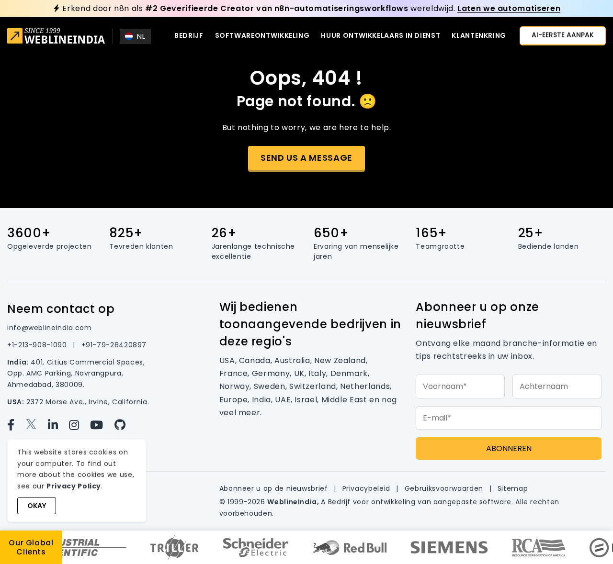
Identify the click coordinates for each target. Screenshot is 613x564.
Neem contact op (61, 309)
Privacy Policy (73, 486)
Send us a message (306, 158)
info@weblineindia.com (49, 327)
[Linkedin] (58, 425)
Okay (36, 505)
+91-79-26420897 (114, 345)
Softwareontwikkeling (262, 35)
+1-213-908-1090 (38, 345)
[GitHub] (124, 425)
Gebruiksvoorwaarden (445, 488)
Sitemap (513, 488)
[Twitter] (36, 425)
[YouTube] (102, 425)
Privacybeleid (367, 488)
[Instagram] (79, 425)
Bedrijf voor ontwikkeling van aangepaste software (419, 502)
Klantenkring (479, 35)
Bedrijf (188, 35)
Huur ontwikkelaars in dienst (380, 35)
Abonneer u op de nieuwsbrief (274, 488)
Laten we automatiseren (508, 8)
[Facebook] (16, 425)
